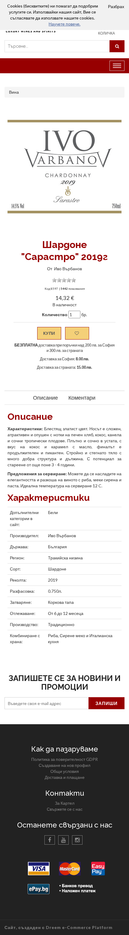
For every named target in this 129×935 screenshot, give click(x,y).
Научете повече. (64, 23)
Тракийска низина (65, 557)
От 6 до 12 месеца (65, 613)
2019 (53, 579)
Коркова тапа (61, 602)
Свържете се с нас (64, 809)
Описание (45, 397)
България (57, 546)
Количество (55, 314)
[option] (65, 167)
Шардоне (57, 568)
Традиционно (61, 624)
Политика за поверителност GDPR (64, 759)
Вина (14, 92)
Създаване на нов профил (64, 765)
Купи (49, 333)
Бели (53, 512)
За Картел (64, 803)
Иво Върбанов (68, 268)
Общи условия (64, 771)
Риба (53, 635)
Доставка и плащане (65, 777)
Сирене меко (72, 635)
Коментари (81, 397)
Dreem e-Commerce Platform (79, 927)
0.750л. (55, 591)
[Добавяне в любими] (77, 333)
